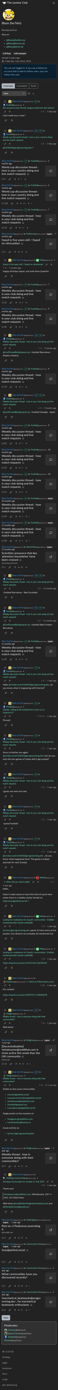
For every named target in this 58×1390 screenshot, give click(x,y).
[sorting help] (29, 93)
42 (5, 517)
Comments (22, 86)
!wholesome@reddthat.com (20, 1101)
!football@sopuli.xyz (17, 1105)
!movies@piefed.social (18, 1095)
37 (5, 492)
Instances (7, 1368)
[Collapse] (5, 101)
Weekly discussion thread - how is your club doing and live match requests (28, 343)
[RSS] (33, 93)
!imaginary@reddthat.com (20, 1119)
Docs (4, 1374)
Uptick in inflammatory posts (41, 982)
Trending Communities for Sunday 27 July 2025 (23, 1182)
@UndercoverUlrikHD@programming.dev (29, 685)
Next (6, 1318)
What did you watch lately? (18, 882)
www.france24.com (9, 563)
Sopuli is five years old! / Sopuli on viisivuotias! (23, 265)
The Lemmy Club (17, 2)
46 (5, 327)
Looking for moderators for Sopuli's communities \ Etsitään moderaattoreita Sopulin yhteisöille (28, 921)
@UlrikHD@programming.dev (17, 148)
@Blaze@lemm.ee (14, 47)
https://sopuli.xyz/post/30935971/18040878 (25, 995)
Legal (4, 1363)
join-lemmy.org (9, 1385)
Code (4, 1379)
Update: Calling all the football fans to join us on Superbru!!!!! (23, 711)
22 (5, 468)
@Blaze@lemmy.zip (15, 43)
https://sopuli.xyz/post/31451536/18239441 (25, 963)
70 (5, 228)
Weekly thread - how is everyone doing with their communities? (24, 1018)
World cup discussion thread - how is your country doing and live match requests (27, 138)
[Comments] (50, 171)
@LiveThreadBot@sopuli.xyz (16, 352)
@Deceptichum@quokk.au (16, 1207)
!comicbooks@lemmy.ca (19, 1122)
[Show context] (5, 112)
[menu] (54, 3)
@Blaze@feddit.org (15, 40)
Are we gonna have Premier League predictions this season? (28, 108)
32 (5, 303)
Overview (8, 86)
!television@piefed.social (15, 901)
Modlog (6, 1357)
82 (5, 443)
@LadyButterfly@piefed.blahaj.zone (30, 1203)
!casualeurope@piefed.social (21, 1108)
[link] (9, 112)
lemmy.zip (6, 1060)
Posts (33, 86)
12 (5, 1064)
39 (5, 659)
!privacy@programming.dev (16, 930)
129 (6, 204)
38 (5, 541)
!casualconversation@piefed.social (24, 1098)
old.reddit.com (7, 1233)
